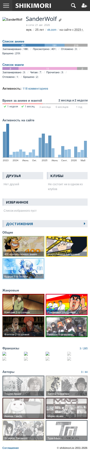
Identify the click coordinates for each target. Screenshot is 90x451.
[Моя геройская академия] (56, 359)
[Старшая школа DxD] (34, 354)
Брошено (11, 53)
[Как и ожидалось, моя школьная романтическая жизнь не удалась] (12, 354)
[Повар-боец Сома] (12, 359)
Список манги (13, 64)
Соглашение (10, 447)
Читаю (35, 72)
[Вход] (84, 5)
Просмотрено (44, 49)
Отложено (69, 49)
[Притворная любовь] (56, 354)
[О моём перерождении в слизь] (77, 354)
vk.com (51, 29)
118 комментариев (35, 88)
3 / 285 (84, 348)
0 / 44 (84, 372)
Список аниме (13, 41)
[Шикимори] (33, 5)
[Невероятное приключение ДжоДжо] (34, 359)
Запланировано (15, 49)
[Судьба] (77, 359)
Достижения (19, 223)
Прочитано (54, 72)
